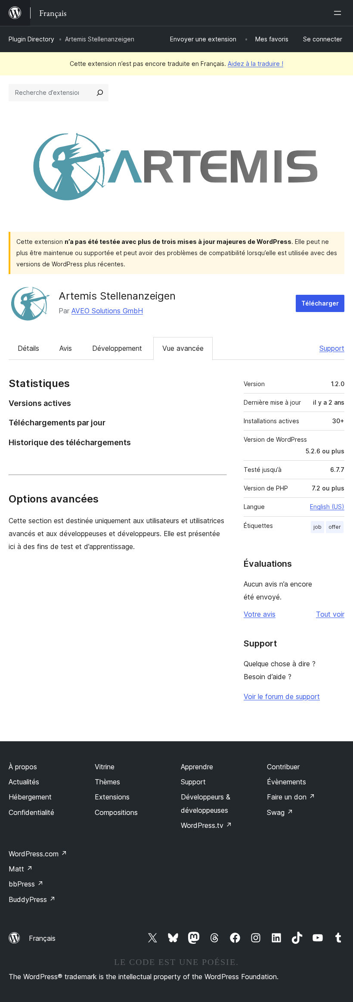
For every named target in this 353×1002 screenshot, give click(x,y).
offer (334, 527)
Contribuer (283, 766)
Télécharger (320, 303)
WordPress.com (38, 853)
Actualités (24, 781)
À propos (23, 766)
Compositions (116, 812)
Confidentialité (31, 812)
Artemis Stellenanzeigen (117, 296)
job (317, 527)
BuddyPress (32, 899)
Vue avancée (183, 348)
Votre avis (260, 614)
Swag (280, 812)
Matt (21, 869)
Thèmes (107, 781)
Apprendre (197, 766)
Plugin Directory (31, 39)
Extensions (112, 797)
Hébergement (30, 797)
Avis (65, 348)
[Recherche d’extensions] (99, 92)
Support (331, 348)
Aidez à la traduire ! (255, 63)
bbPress (26, 884)
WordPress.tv (206, 825)
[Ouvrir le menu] (339, 13)
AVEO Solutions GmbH (107, 310)
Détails (28, 348)
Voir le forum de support (282, 696)
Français (42, 938)
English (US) (327, 506)
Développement (117, 348)
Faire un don (291, 797)
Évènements (286, 781)
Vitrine (105, 766)
